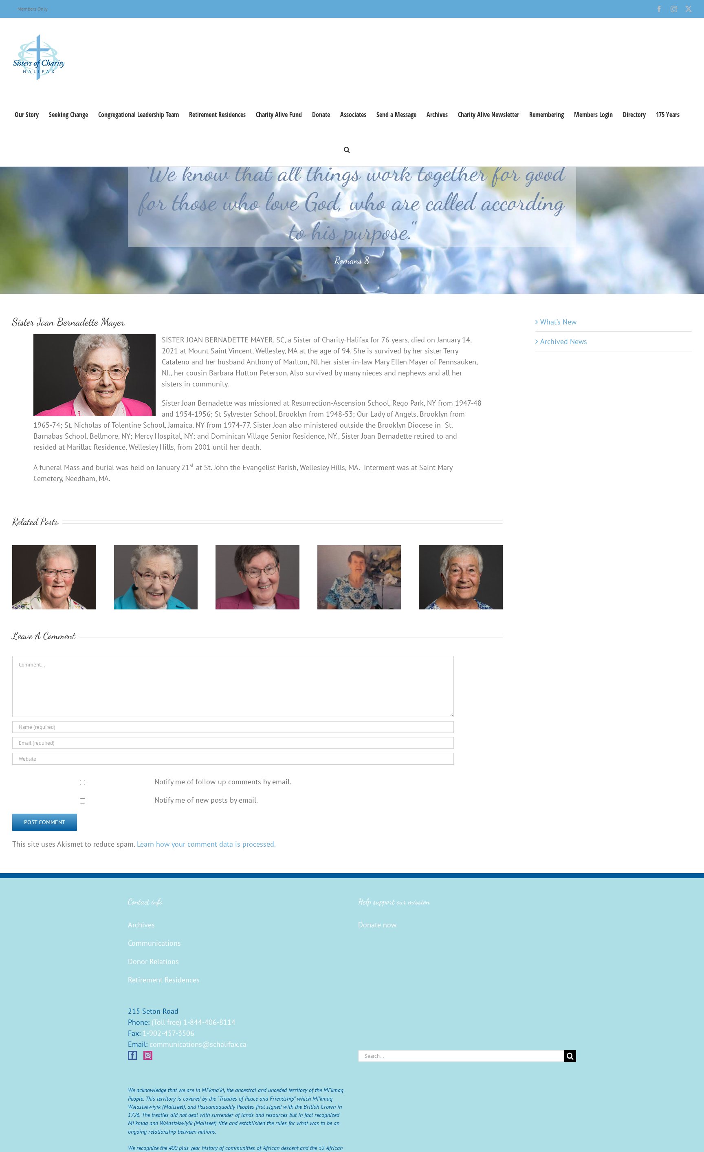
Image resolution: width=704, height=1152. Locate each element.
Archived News (563, 341)
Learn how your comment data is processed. (206, 844)
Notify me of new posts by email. (206, 800)
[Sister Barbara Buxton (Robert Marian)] (461, 549)
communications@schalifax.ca (198, 1044)
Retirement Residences (164, 979)
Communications (154, 943)
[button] (347, 148)
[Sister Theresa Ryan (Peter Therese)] (54, 549)
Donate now (377, 924)
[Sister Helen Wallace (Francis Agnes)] (156, 549)
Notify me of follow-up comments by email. (222, 781)
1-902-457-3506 (168, 1033)
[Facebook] (132, 1055)
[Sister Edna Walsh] (359, 549)
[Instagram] (147, 1055)
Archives (141, 924)
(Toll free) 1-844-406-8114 (193, 1022)
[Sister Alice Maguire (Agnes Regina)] (257, 549)
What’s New (558, 322)
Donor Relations (153, 961)
